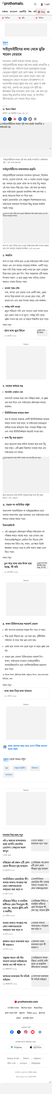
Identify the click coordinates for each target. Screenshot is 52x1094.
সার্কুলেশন (37, 1058)
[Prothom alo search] (35, 4)
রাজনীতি (22, 12)
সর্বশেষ (5, 12)
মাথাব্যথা (8, 774)
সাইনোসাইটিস (19, 768)
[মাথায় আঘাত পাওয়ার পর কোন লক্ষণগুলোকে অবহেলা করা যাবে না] (40, 928)
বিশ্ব (29, 12)
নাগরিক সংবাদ (13, 1008)
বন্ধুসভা (22, 1013)
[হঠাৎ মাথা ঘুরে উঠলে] (42, 332)
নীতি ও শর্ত (11, 1063)
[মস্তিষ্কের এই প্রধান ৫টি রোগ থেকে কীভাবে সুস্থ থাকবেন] (40, 867)
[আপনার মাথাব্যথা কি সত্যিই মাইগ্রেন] (40, 981)
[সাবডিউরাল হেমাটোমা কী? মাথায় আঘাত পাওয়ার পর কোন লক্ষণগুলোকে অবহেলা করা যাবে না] (40, 886)
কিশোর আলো (26, 1008)
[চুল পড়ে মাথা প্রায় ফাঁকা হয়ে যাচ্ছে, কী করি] (42, 565)
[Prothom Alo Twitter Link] (20, 1032)
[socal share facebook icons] (5, 120)
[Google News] (39, 1032)
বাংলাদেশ (13, 12)
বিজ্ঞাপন (26, 1058)
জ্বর (6, 768)
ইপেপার (42, 1013)
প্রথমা (18, 1018)
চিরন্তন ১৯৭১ (32, 1013)
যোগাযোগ (23, 1063)
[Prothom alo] (13, 4)
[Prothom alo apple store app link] (35, 1047)
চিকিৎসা (35, 768)
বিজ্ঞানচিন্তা (38, 1008)
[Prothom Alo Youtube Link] (34, 1032)
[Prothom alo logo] (26, 1002)
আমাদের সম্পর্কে (13, 1058)
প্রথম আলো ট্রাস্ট (11, 1013)
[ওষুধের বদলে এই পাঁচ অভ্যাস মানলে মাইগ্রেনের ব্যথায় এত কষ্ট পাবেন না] (40, 963)
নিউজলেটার (35, 1063)
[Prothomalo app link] (16, 1047)
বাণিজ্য (36, 12)
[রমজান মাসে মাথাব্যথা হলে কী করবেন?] (40, 946)
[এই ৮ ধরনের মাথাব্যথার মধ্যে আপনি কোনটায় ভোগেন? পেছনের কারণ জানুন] (40, 848)
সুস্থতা (5, 42)
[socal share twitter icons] (10, 120)
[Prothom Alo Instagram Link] (27, 1032)
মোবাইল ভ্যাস (28, 1018)
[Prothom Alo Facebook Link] (13, 1032)
